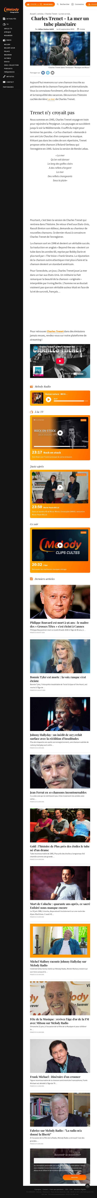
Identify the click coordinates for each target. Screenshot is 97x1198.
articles (40, 14)
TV (8, 24)
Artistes (10, 77)
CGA (71, 1189)
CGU (66, 1189)
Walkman (8, 55)
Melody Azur (9, 48)
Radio (9, 40)
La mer (51, 99)
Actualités (11, 19)
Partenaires (8, 87)
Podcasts (8, 69)
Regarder (8, 35)
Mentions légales (80, 1189)
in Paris (7, 58)
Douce (7, 62)
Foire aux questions (57, 1189)
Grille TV (8, 29)
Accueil (33, 14)
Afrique (7, 32)
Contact (10, 82)
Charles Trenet (55, 331)
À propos (38, 1189)
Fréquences (9, 72)
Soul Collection (11, 65)
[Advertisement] (60, 199)
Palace (7, 51)
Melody (7, 44)
